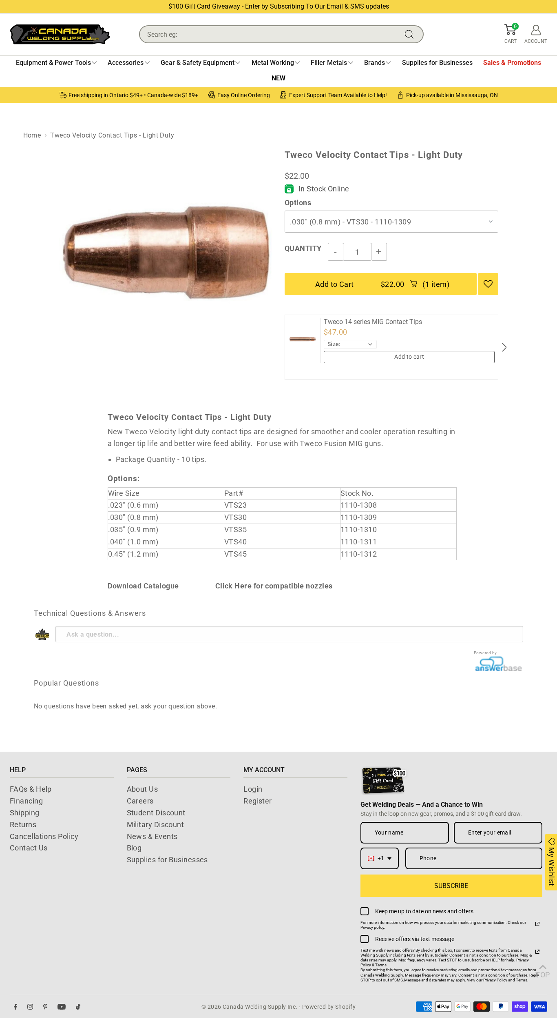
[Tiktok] (78, 1007)
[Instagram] (30, 1007)
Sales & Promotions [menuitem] (512, 63)
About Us (142, 789)
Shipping (25, 812)
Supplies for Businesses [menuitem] (437, 63)
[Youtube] (61, 1007)
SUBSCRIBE (451, 886)
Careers (140, 801)
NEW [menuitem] (278, 78)
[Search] (411, 34)
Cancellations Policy (44, 836)
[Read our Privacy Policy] (537, 924)
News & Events (152, 836)
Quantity (303, 248)
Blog (134, 848)
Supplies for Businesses (167, 859)
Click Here (233, 586)
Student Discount (156, 812)
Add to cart (409, 356)
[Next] (503, 347)
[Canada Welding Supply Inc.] (60, 34)
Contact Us (29, 848)
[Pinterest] (45, 1007)
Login (252, 789)
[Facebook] (15, 1007)
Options (298, 202)
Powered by (485, 652)
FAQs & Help (31, 789)
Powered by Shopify (329, 1006)
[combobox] (379, 858)
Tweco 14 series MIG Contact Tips (373, 322)
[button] (510, 34)
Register (257, 801)
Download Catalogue (143, 586)
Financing (26, 801)
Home (32, 135)
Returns (23, 824)
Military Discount (155, 824)
